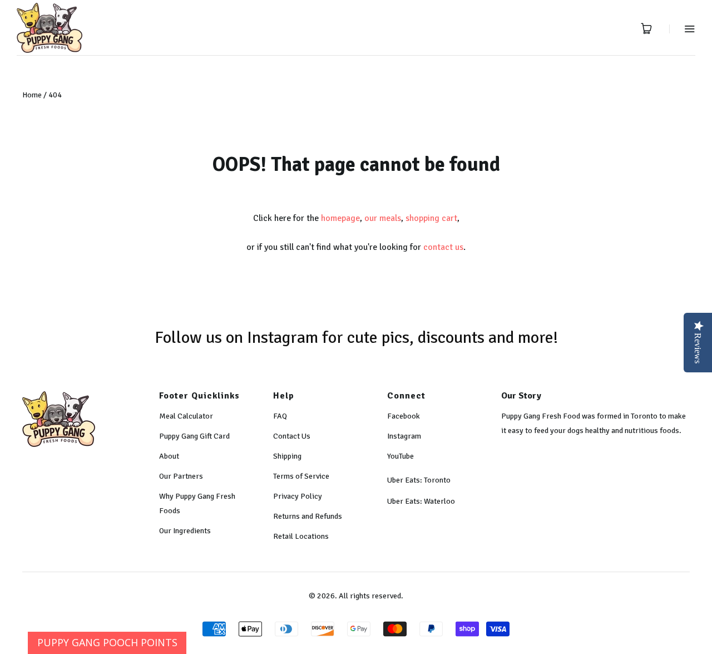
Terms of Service (301, 476)
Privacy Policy (297, 496)
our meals (382, 218)
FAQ (280, 416)
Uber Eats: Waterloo (421, 501)
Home (32, 95)
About (169, 456)
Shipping (287, 456)
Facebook (403, 416)
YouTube (400, 456)
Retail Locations (301, 536)
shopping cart (431, 218)
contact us (443, 247)
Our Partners (181, 476)
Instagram (404, 436)
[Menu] (682, 29)
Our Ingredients (185, 530)
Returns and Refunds (307, 516)
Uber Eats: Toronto (419, 480)
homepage (340, 218)
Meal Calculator (186, 416)
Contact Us (291, 436)
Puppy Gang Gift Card (194, 436)
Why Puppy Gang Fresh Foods (197, 503)
